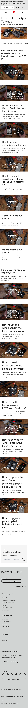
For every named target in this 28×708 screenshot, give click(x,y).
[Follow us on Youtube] (7, 674)
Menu (5, 12)
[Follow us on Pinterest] (24, 674)
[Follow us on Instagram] (3, 674)
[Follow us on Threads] (20, 674)
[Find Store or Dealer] (23, 559)
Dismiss (23, 8)
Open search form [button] (19, 12)
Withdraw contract (10, 662)
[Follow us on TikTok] (16, 674)
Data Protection (9, 689)
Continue (18, 7)
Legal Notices (17, 689)
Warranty (10, 693)
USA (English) (5, 7)
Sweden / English (12, 581)
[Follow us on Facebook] (12, 674)
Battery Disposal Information (8, 696)
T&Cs (2, 700)
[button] (25, 586)
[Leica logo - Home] (14, 12)
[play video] (14, 72)
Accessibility (4, 693)
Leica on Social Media (14, 679)
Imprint (3, 689)
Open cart (25, 12)
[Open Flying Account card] (22, 12)
